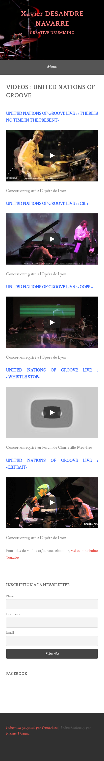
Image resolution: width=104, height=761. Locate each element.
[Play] (52, 155)
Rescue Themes (17, 733)
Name (10, 596)
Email (10, 632)
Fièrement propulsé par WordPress (32, 727)
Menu (52, 67)
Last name (13, 614)
